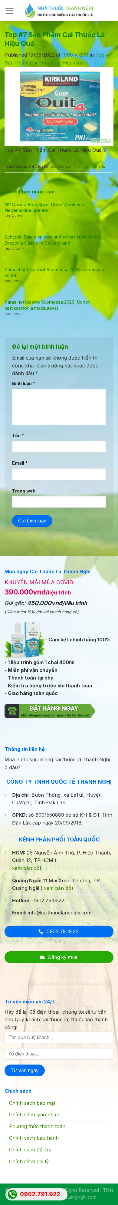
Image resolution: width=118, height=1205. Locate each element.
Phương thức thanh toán (37, 1126)
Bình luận (23, 383)
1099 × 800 (75, 55)
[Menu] (9, 11)
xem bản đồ (26, 868)
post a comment (89, 166)
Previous (18, 176)
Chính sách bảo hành (34, 1138)
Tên (18, 435)
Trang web (24, 490)
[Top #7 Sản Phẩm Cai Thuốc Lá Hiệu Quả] (59, 106)
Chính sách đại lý (29, 1161)
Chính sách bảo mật (32, 1103)
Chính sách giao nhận (34, 1114)
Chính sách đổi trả (30, 1150)
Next (13, 184)
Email (20, 463)
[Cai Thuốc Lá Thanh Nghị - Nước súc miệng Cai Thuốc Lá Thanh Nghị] (59, 10)
